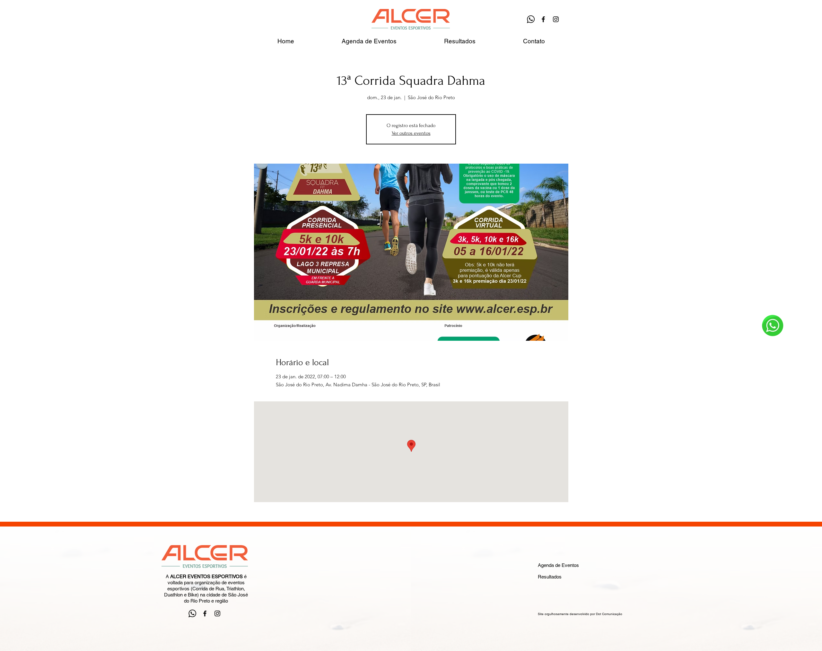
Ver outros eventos (411, 133)
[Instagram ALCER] (556, 19)
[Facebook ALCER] (543, 19)
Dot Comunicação (609, 614)
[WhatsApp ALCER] (531, 19)
